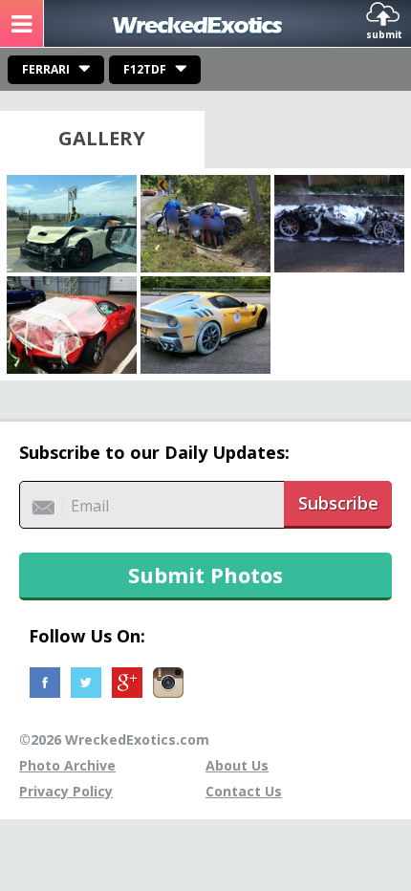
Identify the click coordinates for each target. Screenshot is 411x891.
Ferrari (46, 69)
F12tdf (144, 69)
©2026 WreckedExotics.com (114, 739)
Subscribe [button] (338, 502)
